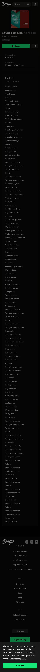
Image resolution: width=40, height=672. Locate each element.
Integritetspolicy (18, 658)
